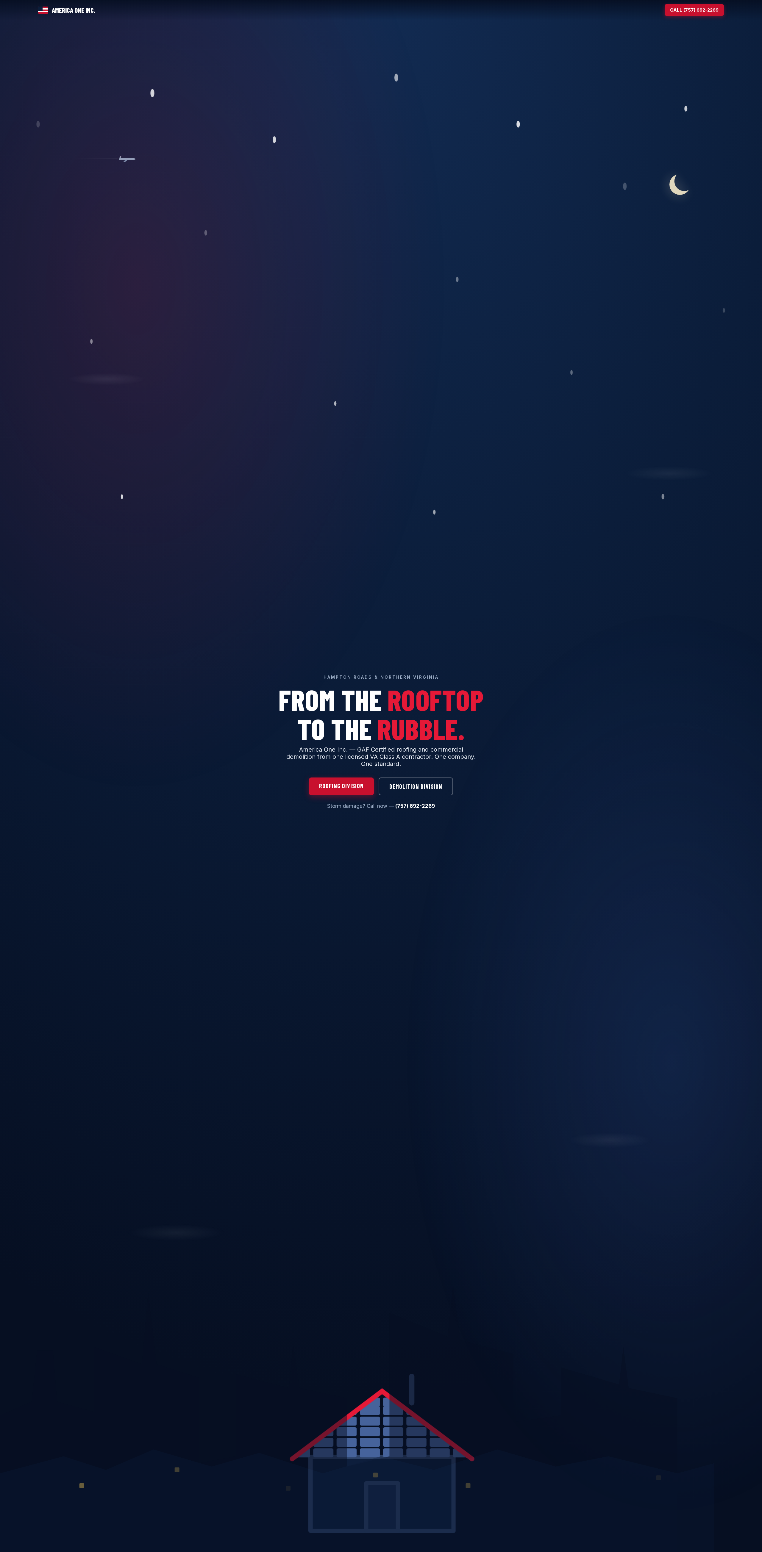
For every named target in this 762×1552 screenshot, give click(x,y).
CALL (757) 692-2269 (694, 10)
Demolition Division (415, 786)
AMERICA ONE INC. (73, 10)
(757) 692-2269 (415, 806)
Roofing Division (341, 785)
